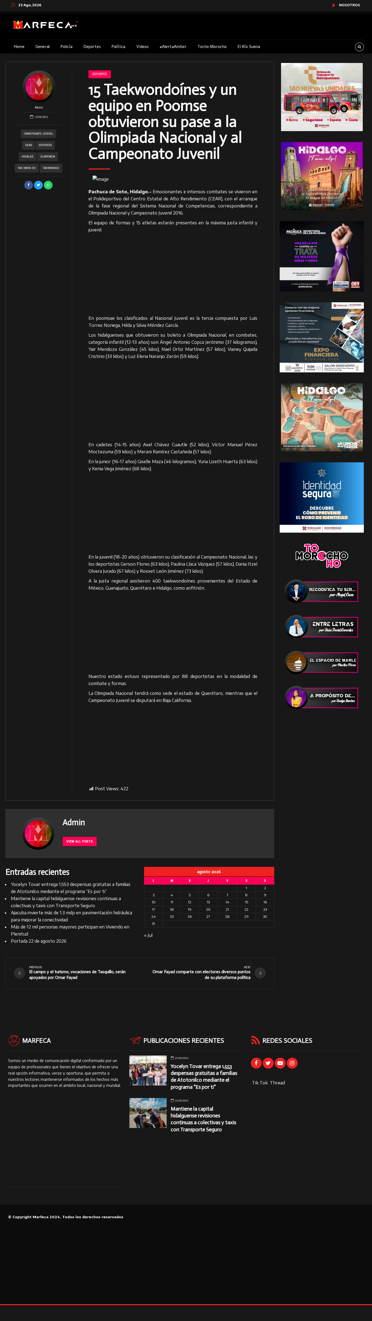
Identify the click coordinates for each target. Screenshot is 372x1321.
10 (153, 902)
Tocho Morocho (212, 46)
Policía (66, 46)
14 (227, 902)
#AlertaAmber (173, 46)
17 (153, 909)
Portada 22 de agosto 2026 (38, 941)
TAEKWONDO (51, 168)
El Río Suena (248, 46)
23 (265, 909)
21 (227, 909)
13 (208, 902)
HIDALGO (27, 156)
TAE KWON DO (27, 168)
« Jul (148, 935)
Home (19, 46)
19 (189, 909)
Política (118, 46)
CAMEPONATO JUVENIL (38, 133)
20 (208, 909)
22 (246, 909)
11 (171, 902)
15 (246, 902)
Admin (39, 107)
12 (189, 902)
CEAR (28, 145)
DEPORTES (45, 145)
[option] (173, 179)
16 (265, 902)
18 (172, 909)
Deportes (92, 46)
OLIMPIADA (47, 156)
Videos (142, 46)
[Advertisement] (173, 274)
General (42, 46)
